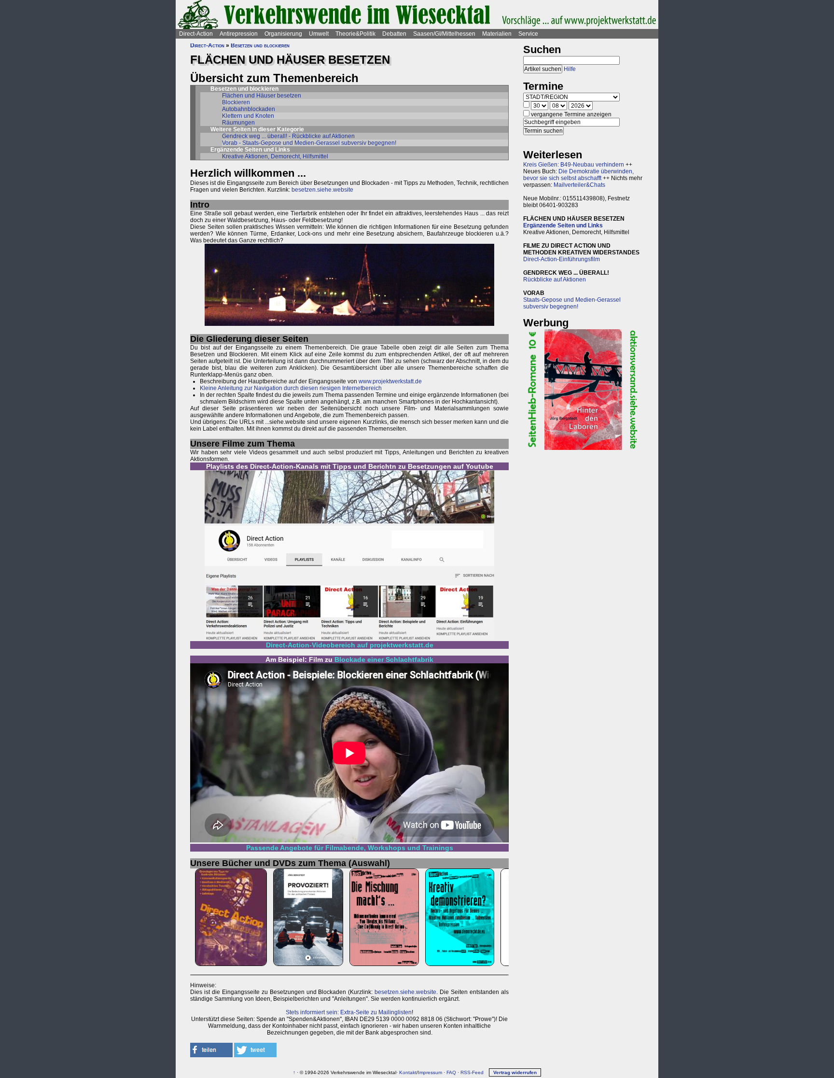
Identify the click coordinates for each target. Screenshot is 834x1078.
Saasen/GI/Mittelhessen (444, 33)
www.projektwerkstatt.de (390, 381)
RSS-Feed (472, 1072)
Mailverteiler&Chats (579, 185)
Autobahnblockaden (248, 109)
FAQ (451, 1072)
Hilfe (570, 69)
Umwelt (319, 33)
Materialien (497, 33)
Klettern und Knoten (248, 115)
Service (528, 33)
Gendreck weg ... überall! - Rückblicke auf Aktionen (288, 136)
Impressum (430, 1072)
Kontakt (408, 1072)
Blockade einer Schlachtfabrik (383, 659)
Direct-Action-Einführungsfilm (561, 259)
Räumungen (238, 122)
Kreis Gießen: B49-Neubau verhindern (573, 164)
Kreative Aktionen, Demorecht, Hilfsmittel (275, 156)
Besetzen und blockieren (260, 45)
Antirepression (239, 33)
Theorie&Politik (355, 33)
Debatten (394, 33)
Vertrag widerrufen (515, 1072)
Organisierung (283, 33)
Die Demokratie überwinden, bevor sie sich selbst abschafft (578, 175)
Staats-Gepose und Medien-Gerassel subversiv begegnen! (572, 303)
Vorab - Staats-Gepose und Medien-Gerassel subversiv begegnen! (309, 143)
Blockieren (236, 102)
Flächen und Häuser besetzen (261, 95)
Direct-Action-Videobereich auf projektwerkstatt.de (349, 645)
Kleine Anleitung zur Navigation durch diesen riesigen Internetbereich (291, 388)
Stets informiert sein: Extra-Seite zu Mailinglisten (349, 1012)
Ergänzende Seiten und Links (563, 225)
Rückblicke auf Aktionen (554, 279)
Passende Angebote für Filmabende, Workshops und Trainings (349, 848)
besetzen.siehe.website (322, 189)
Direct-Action (196, 33)
